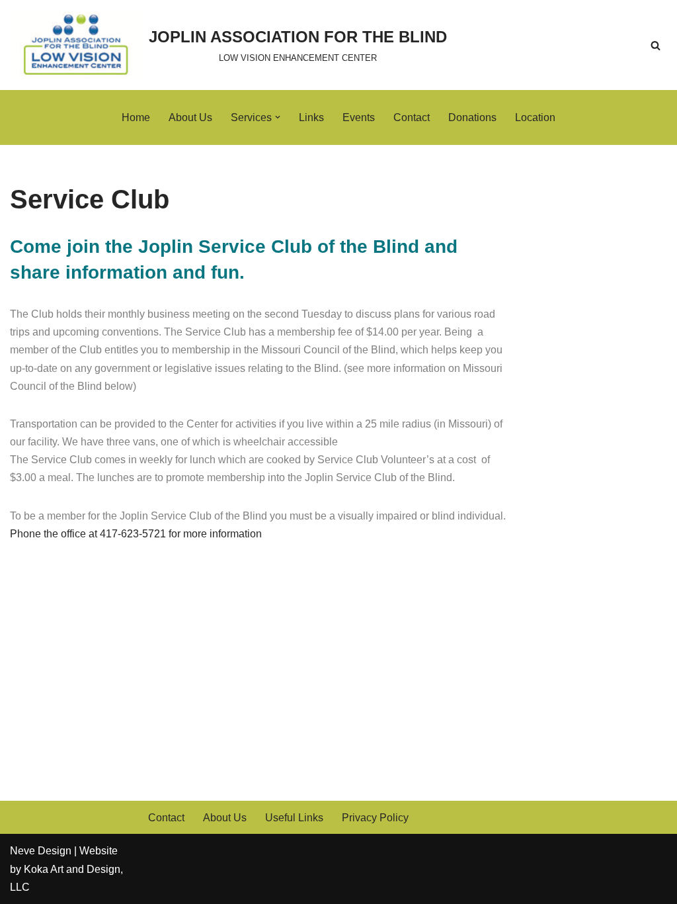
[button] (277, 117)
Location (535, 117)
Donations (472, 117)
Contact (411, 117)
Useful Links (294, 817)
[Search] (655, 45)
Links (311, 117)
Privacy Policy (375, 817)
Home (136, 117)
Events (358, 117)
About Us (190, 117)
